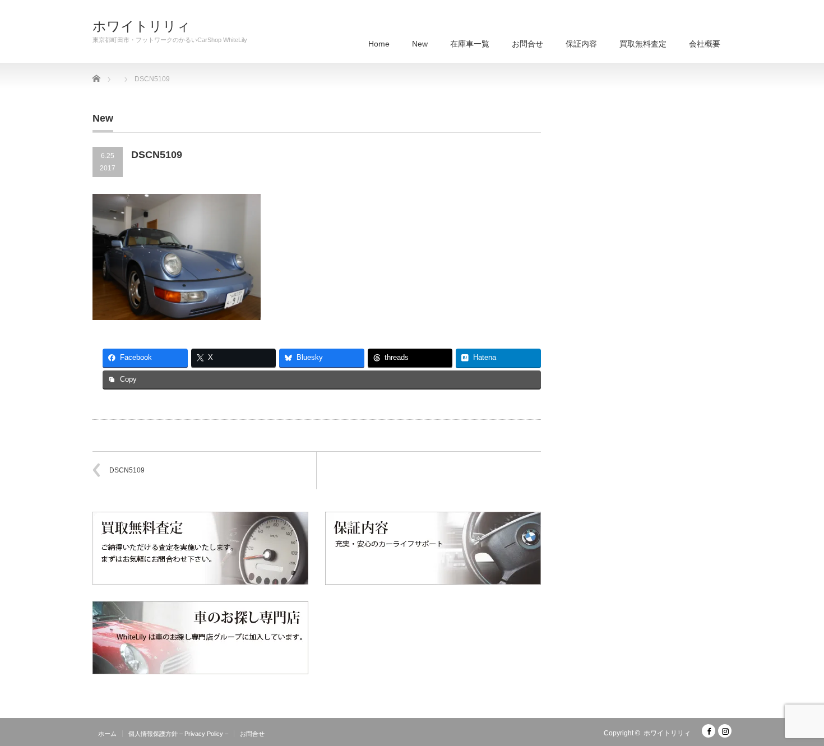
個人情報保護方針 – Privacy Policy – (178, 733)
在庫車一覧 (469, 43)
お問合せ (527, 43)
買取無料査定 (642, 43)
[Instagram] (725, 731)
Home (379, 43)
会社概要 (704, 43)
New (420, 43)
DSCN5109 (127, 470)
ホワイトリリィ (141, 26)
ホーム (107, 733)
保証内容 (581, 43)
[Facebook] (708, 731)
